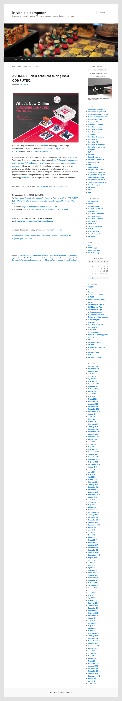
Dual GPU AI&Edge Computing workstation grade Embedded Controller (42, 200)
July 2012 (91, 681)
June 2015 (92, 593)
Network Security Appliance (98, 335)
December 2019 (93, 457)
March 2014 (92, 630)
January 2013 (93, 666)
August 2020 (92, 439)
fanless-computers (95, 119)
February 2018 (93, 512)
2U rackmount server (95, 294)
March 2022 (92, 399)
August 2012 (92, 678)
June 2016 (92, 562)
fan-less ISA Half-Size (25, 258)
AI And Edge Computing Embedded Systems (31, 198)
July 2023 (91, 373)
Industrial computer (95, 127)
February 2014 (93, 633)
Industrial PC (93, 139)
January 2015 (93, 605)
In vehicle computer (29, 12)
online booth (26, 177)
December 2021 (93, 406)
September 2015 (94, 585)
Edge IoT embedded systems (33, 206)
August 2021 (92, 414)
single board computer (96, 172)
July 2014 (91, 620)
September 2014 (94, 615)
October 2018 (93, 492)
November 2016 (93, 550)
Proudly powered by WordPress (61, 693)
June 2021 (92, 416)
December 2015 (93, 578)
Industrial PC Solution (96, 144)
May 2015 (91, 595)
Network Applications (42, 151)
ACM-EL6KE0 (62, 209)
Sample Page (25, 59)
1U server (22, 256)
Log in (90, 245)
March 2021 (92, 421)
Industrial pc (92, 327)
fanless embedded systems (98, 117)
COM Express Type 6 (95, 307)
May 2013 (91, 656)
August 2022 (92, 391)
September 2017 (94, 525)
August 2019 (92, 467)
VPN (89, 192)
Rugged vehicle (94, 162)
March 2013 (92, 661)
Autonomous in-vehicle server (43, 256)
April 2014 (92, 628)
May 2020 (91, 447)
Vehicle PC (92, 187)
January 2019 (93, 484)
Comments (94, 250)
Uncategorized (93, 352)
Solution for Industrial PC (97, 182)
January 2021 (93, 426)
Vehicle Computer (94, 234)
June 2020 (92, 444)
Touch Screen (93, 350)
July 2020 (91, 442)
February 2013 (93, 663)
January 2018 (93, 515)
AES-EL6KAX (51, 206)
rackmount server (94, 342)
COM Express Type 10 (61, 256)
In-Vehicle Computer (95, 124)
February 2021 (93, 424)
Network (91, 154)
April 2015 (92, 598)
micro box (92, 330)
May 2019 (91, 474)
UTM (90, 355)
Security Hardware (95, 226)
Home (15, 59)
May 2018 (91, 505)
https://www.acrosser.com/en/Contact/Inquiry (34, 221)
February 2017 (93, 542)
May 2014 (91, 625)
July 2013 (91, 651)
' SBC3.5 (91, 287)
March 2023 (92, 381)
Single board (93, 167)
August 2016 (92, 557)
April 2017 (92, 537)
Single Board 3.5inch (96, 169)
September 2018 (94, 494)
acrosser (44, 145)
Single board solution (96, 177)
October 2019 (93, 462)
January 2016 (93, 575)
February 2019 (93, 482)
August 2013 (92, 648)
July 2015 (91, 590)
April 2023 (92, 379)
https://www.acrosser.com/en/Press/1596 (52, 186)
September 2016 (94, 555)
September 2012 (94, 676)
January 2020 (93, 454)
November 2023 (93, 368)
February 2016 (93, 573)
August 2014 (92, 618)
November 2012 (93, 671)
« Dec (92, 278)
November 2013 (93, 641)
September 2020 (94, 436)
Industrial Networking (96, 137)
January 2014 (93, 635)
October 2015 (93, 583)
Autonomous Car (59, 198)
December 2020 (93, 429)
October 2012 (93, 673)
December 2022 (93, 384)
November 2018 (93, 489)
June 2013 (92, 653)
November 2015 (93, 580)
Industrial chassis (94, 216)
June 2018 (92, 502)
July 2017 (91, 530)
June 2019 (92, 472)
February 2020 (93, 452)
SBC (89, 164)
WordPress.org (93, 252)
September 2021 (94, 411)
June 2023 (92, 376)
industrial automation (96, 213)
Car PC (90, 203)
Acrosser (73, 157)
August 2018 (92, 497)
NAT (89, 152)
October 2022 (93, 389)
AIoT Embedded (44, 235)
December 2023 (93, 366)
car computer (93, 201)
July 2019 (91, 469)
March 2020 (92, 449)
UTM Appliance (93, 229)
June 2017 (92, 532)
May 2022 (91, 396)
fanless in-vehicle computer (42, 258)
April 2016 (92, 567)
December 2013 (93, 638)
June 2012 (92, 683)
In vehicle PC (93, 122)
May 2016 (91, 565)
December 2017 (93, 517)
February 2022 (93, 401)
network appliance (95, 332)
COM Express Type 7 (95, 309)
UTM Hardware (93, 231)
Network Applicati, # (60, 235)
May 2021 (91, 419)
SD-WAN (91, 345)
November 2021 (93, 409)
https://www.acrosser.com (52, 229)
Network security (94, 157)
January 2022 (93, 404)
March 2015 (92, 600)
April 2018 (92, 507)
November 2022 (93, 386)
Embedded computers (96, 109)
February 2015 (93, 603)
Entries (92, 247)
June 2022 (92, 394)
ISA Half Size (93, 224)
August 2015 (92, 588)
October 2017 (93, 522)
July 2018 (91, 500)
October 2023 (93, 371)
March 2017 (92, 540)
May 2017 (91, 535)
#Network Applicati (70, 260)
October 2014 (93, 613)
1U (89, 289)
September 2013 (94, 646)
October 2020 (93, 434)
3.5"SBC (29, 256)
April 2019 (92, 477)
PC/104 (90, 340)
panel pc (91, 337)
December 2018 (93, 487)
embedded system (95, 312)
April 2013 (92, 658)
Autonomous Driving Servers (53, 148)
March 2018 (92, 510)
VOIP (90, 190)
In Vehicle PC (93, 211)
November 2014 (93, 610)
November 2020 (93, 431)
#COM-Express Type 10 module (52, 260)
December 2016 (93, 547)
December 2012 (93, 668)
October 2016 (93, 552)
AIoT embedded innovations (35, 163)
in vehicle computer (95, 208)
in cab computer (94, 206)
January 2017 (93, 545)
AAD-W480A (73, 198)
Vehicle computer (94, 185)
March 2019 (92, 479)
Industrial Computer (59, 258)
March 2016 (92, 570)
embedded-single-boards (97, 112)
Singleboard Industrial (96, 179)
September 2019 (94, 464)
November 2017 (93, 520)
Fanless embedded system (98, 114)
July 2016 (91, 560)
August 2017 (92, 527)
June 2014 (92, 623)
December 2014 (93, 608)
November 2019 (93, 459)
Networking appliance (96, 159)
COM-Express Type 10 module (43, 209)
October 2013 (93, 643)
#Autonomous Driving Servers (24, 235)
